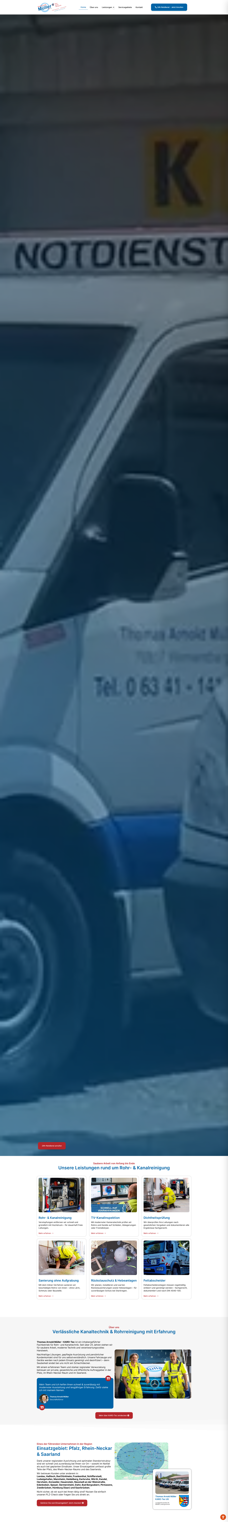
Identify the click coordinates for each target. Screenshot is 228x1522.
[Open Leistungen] (114, 7)
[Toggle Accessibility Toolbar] (223, 1517)
